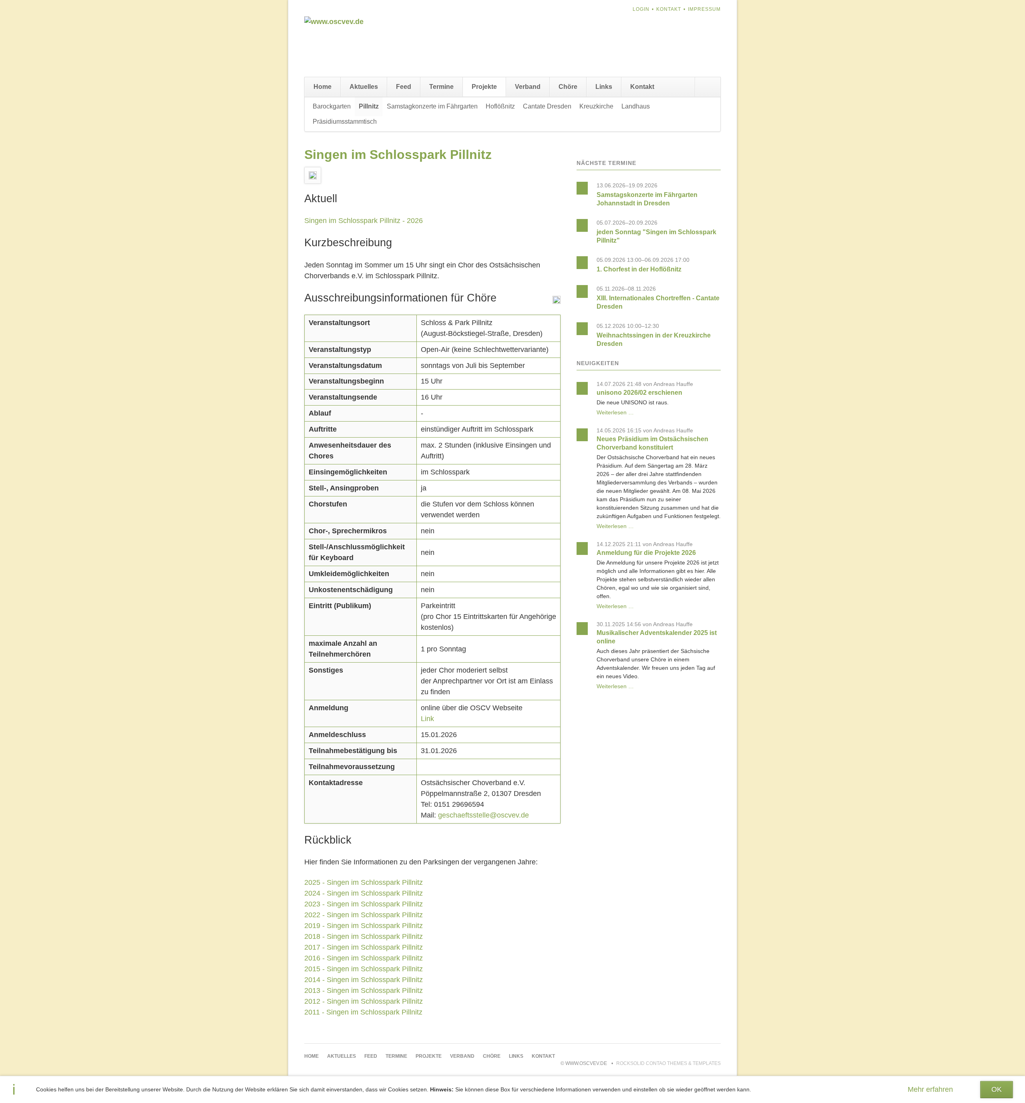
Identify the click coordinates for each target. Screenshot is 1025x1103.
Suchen (707, 86)
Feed (403, 86)
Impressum (704, 9)
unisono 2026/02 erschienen (639, 392)
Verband (528, 86)
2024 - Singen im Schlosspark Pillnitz (363, 893)
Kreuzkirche (596, 106)
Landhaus (635, 106)
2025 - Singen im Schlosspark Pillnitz (363, 882)
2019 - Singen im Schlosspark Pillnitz (363, 926)
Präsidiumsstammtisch (345, 121)
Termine (441, 86)
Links (603, 86)
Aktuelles (364, 86)
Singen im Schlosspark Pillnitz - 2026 (363, 221)
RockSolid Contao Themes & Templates (668, 1063)
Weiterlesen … (615, 412)
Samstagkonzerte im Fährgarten (432, 106)
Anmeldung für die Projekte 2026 (646, 552)
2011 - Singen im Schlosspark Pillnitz (363, 1012)
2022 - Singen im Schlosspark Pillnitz (363, 915)
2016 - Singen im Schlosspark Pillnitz (363, 958)
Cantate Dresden (547, 106)
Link (427, 719)
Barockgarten (332, 106)
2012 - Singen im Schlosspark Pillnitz (363, 1001)
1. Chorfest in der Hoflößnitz (639, 269)
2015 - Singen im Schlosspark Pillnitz (363, 969)
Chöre (568, 86)
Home (323, 86)
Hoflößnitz (500, 106)
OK (996, 1089)
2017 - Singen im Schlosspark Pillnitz (363, 947)
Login (641, 9)
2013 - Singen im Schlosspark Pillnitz (363, 990)
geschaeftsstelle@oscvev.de (483, 815)
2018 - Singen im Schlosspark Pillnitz (363, 936)
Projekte (484, 86)
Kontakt (668, 9)
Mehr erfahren (930, 1089)
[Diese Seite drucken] (557, 301)
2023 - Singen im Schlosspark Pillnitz (363, 904)
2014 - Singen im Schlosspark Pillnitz (363, 980)
